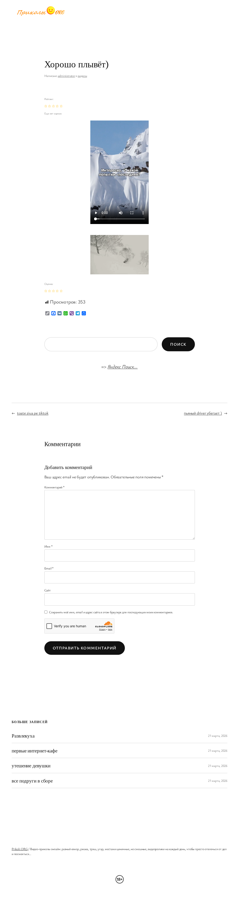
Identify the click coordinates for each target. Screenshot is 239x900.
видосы (82, 75)
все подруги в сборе (32, 780)
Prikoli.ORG (20, 849)
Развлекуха (23, 735)
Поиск (178, 344)
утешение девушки (31, 765)
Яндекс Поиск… (123, 366)
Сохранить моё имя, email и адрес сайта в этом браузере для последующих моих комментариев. (111, 612)
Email (49, 568)
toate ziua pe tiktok (33, 413)
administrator (66, 75)
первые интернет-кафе (34, 750)
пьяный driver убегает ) (203, 413)
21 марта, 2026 (217, 735)
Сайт (47, 590)
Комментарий (54, 487)
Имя (48, 546)
